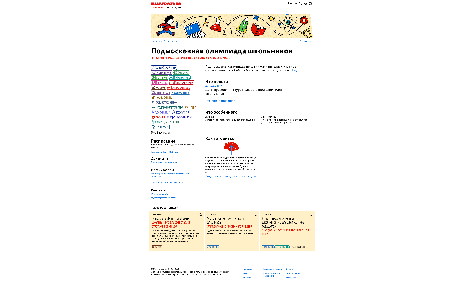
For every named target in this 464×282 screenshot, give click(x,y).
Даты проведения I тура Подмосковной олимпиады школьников (244, 90)
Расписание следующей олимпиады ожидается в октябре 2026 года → (192, 57)
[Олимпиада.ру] (166, 4)
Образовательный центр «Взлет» (168, 182)
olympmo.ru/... (161, 194)
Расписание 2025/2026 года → (166, 152)
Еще (295, 70)
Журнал (178, 7)
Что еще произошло (222, 101)
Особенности (170, 41)
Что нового (156, 41)
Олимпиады (157, 7)
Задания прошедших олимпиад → (231, 176)
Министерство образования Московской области (170, 174)
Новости (169, 7)
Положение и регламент (164, 162)
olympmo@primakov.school (164, 197)
